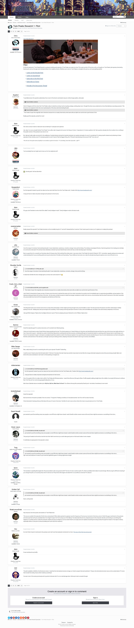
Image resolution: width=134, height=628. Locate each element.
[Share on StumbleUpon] (23, 618)
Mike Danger (15, 346)
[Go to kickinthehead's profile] (15, 398)
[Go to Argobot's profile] (15, 101)
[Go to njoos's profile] (15, 474)
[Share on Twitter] (9, 618)
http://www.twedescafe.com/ (84, 190)
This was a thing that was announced (82, 532)
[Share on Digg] (16, 618)
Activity (19, 17)
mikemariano (15, 365)
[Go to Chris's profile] (10, 27)
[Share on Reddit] (21, 618)
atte (15, 245)
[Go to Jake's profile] (15, 155)
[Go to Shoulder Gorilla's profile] (15, 272)
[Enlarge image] (62, 274)
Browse (11, 17)
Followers (120, 25)
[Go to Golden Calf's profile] (15, 496)
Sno (15, 529)
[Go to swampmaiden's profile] (15, 233)
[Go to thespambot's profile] (15, 194)
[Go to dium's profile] (15, 130)
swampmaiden (16, 226)
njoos (16, 468)
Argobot (16, 95)
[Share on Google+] (14, 618)
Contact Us (70, 622)
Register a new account (39, 602)
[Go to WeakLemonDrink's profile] (15, 516)
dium (15, 124)
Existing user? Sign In (112, 2)
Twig (15, 448)
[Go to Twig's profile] (15, 455)
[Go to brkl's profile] (15, 575)
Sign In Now (95, 602)
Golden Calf (16, 489)
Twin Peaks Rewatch (28, 38)
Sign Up (122, 2)
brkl (15, 568)
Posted (28, 35)
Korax (16, 305)
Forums (10, 20)
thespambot (16, 187)
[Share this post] (124, 36)
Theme (63, 622)
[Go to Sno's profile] (15, 536)
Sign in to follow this (111, 25)
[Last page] (22, 31)
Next (19, 31)
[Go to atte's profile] (15, 252)
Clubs (27, 17)
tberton (15, 325)
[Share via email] (26, 618)
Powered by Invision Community (67, 625)
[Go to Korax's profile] (15, 311)
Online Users (29, 20)
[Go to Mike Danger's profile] (15, 353)
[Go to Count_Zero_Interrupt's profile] (15, 292)
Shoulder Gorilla (15, 265)
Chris (16, 28)
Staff (22, 20)
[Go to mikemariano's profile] (15, 372)
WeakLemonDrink (16, 510)
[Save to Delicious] (18, 618)
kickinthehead (15, 391)
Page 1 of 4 (26, 31)
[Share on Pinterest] (28, 618)
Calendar (17, 20)
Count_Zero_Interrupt (15, 285)
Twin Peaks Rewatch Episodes (34, 28)
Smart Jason (15, 427)
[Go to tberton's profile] (15, 333)
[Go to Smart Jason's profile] (15, 434)
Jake (15, 148)
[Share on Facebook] (11, 618)
